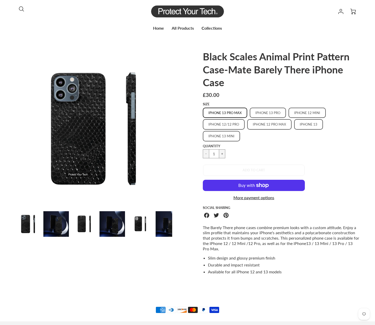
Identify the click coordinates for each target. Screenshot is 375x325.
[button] (254, 170)
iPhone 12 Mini (307, 113)
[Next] (176, 128)
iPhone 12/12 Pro (223, 124)
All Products (183, 28)
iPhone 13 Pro (267, 113)
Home (158, 28)
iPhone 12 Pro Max (269, 124)
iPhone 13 (308, 124)
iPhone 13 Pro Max (225, 113)
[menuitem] (158, 28)
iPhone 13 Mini (221, 136)
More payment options (253, 197)
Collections (212, 28)
